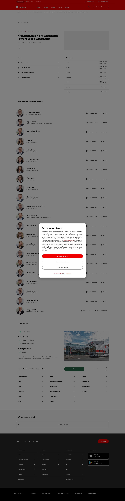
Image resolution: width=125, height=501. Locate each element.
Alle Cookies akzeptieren (62, 256)
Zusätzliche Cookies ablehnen (62, 262)
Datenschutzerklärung (68, 240)
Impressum (68, 273)
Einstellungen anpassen (62, 267)
